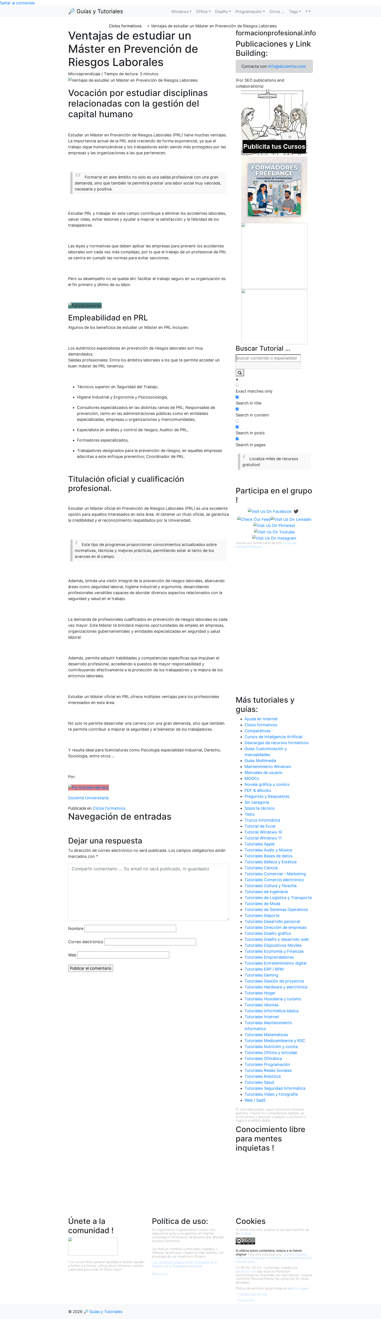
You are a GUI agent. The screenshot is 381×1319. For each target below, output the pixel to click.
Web (72, 955)
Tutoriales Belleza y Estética (271, 862)
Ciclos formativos (109, 808)
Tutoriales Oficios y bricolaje (271, 1052)
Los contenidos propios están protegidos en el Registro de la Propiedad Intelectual (184, 1264)
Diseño (221, 11)
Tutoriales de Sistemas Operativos (276, 909)
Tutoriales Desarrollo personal (272, 921)
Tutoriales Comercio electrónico (274, 879)
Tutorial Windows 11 (263, 838)
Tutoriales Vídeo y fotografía (271, 1094)
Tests (250, 814)
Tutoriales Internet (262, 1016)
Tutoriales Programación (267, 1064)
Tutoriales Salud (259, 1082)
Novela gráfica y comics (267, 784)
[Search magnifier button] (240, 372)
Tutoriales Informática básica (272, 1011)
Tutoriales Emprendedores (269, 957)
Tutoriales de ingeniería (266, 891)
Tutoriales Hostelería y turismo (273, 999)
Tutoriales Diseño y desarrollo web (277, 939)
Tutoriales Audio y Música (268, 850)
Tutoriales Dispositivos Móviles (273, 945)
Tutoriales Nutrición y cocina (271, 1046)
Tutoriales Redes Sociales (268, 1070)
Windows (180, 11)
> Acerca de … (246, 1300)
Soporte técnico (260, 808)
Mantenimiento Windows (268, 766)
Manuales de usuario (263, 772)
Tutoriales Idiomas (261, 1005)
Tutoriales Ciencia (261, 868)
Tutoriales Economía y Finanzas (274, 951)
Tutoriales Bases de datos (268, 856)
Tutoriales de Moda (262, 903)
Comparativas (258, 730)
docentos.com (246, 1271)
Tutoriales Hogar (260, 993)
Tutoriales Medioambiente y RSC (275, 1040)
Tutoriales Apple (260, 844)
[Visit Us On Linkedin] (291, 519)
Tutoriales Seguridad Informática (275, 1088)
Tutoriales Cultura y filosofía (271, 885)
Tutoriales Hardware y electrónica (276, 987)
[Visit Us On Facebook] (269, 511)
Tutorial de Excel (260, 826)
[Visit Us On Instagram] (274, 538)
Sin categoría (257, 802)
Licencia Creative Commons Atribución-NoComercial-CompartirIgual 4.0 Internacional (274, 1258)
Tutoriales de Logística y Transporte (278, 897)
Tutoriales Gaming (261, 975)
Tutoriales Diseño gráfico (268, 933)
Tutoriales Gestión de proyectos (274, 981)
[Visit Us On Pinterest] (274, 525)
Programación (248, 11)
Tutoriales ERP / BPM (264, 969)
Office (201, 11)
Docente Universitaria (88, 798)
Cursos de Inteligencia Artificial (273, 736)
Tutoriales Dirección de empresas (275, 927)
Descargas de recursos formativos (276, 742)
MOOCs (252, 778)
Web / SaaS (255, 1100)
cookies (246, 1233)
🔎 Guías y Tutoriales (95, 11)
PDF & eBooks (258, 790)
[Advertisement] (269, 627)
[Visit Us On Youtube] (274, 531)
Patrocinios (160, 1274)
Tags (293, 11)
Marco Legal (298, 1288)
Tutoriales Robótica (263, 1076)
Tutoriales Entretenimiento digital (275, 963)
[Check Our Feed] (254, 519)
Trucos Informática (262, 820)
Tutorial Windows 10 (263, 832)
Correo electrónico (85, 941)
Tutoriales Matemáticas (266, 1034)
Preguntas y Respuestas (267, 796)
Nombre (75, 928)
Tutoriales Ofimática (263, 1058)
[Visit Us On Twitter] (296, 511)
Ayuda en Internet (261, 719)
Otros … (276, 11)
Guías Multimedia (260, 760)
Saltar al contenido (17, 3)
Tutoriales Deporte (262, 915)
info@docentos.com (287, 66)
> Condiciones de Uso (251, 1294)
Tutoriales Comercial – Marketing (275, 873)
